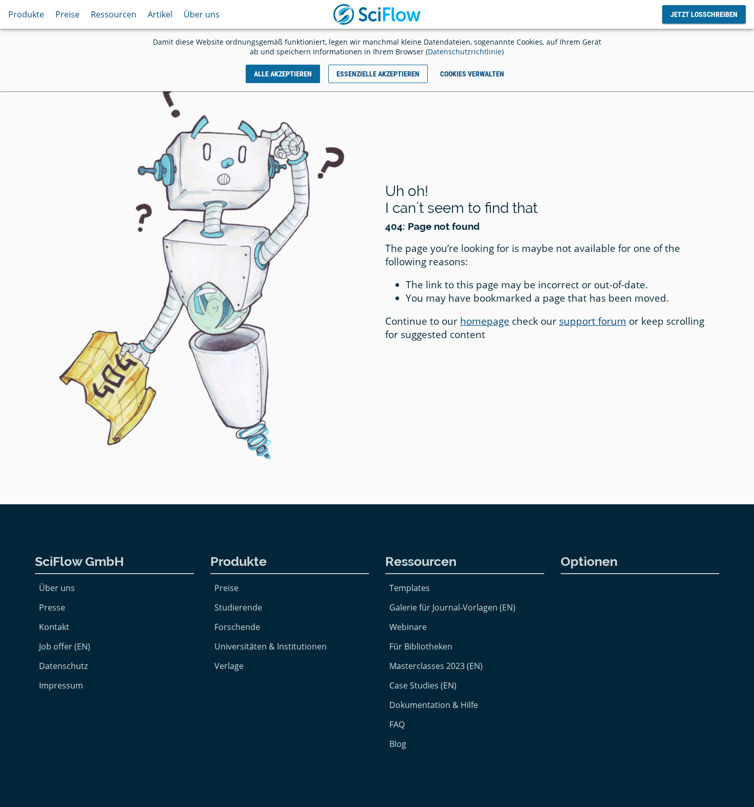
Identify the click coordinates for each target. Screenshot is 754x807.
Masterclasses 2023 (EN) (436, 666)
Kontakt (54, 627)
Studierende (238, 607)
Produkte (26, 14)
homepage (484, 321)
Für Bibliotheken (420, 646)
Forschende (237, 627)
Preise (67, 14)
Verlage (229, 666)
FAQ (397, 724)
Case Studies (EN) (423, 685)
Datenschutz (63, 666)
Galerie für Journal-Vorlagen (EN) (452, 607)
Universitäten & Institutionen (270, 646)
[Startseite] (377, 14)
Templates (409, 588)
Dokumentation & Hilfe (433, 705)
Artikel (160, 14)
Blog (397, 744)
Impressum (61, 685)
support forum (592, 321)
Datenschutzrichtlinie (465, 51)
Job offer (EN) (64, 646)
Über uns (202, 14)
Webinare (408, 627)
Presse (52, 607)
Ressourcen (113, 14)
